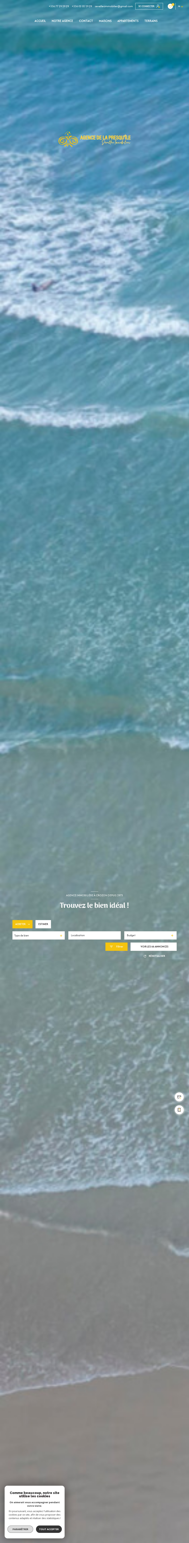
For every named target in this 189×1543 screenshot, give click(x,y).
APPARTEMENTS (127, 20)
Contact (86, 20)
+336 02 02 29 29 (82, 6)
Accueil (40, 20)
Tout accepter (49, 1529)
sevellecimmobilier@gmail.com (114, 6)
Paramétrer (20, 1529)
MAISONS (105, 20)
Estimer (43, 924)
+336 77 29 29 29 (59, 6)
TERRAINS (150, 20)
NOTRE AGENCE (62, 20)
